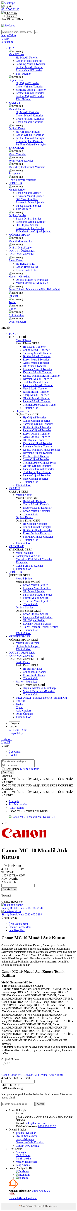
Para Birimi (7, 19)
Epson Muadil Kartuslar (29, 121)
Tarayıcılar (15, 173)
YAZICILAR (16, 147)
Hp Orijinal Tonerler (27, 83)
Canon (5, 1074)
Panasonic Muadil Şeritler (30, 202)
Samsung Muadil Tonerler (30, 63)
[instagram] (23, 1174)
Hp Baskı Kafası (25, 263)
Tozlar (12, 302)
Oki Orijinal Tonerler (35, 440)
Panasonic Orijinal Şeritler (30, 221)
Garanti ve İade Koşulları (30, 1142)
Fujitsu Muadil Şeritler (28, 205)
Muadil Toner (16, 54)
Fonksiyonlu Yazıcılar (21, 160)
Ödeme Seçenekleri (20, 927)
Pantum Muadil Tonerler (36, 401)
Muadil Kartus (17, 109)
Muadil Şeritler (17, 189)
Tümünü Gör (30, 407)
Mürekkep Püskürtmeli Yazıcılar (27, 167)
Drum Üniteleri (17, 321)
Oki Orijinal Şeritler (27, 224)
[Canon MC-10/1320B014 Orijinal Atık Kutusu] (7, 1071)
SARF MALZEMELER (23, 253)
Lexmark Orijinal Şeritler (30, 228)
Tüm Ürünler (23, 73)
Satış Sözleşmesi (25, 1139)
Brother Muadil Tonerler (29, 67)
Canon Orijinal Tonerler (29, 86)
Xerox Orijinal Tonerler (36, 436)
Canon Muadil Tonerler (29, 60)
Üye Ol (5, 742)
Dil (3, 15)
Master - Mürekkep (19, 276)
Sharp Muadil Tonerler (36, 394)
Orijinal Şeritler (17, 215)
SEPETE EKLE (10, 1084)
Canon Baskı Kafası (27, 266)
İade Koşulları (17, 930)
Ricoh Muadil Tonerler (36, 391)
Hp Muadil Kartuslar (27, 112)
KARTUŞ (14, 102)
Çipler (12, 308)
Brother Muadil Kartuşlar (30, 118)
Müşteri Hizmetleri (26, 1161)
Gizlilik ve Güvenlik (27, 1145)
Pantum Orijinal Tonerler (30, 96)
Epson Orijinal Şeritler (28, 218)
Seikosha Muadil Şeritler (37, 601)
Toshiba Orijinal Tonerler (37, 472)
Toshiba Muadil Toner (35, 382)
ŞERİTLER (15, 183)
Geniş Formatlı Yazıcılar (22, 179)
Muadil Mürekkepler (20, 241)
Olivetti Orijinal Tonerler (37, 465)
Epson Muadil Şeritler (28, 192)
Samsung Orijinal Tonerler (31, 89)
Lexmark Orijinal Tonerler (38, 446)
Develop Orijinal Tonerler (37, 452)
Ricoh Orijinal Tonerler (36, 456)
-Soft (22, 1206)
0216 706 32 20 (47, 1126)
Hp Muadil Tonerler (27, 57)
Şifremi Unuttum (29, 768)
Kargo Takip (16, 733)
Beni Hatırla (13, 768)
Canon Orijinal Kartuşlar (30, 134)
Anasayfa (21, 1152)
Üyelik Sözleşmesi (26, 1135)
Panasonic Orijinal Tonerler (38, 469)
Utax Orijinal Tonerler (35, 478)
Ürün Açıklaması (18, 923)
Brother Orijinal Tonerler (30, 92)
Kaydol (40, 1104)
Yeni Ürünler (23, 1155)
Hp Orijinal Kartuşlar (28, 131)
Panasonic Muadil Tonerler (38, 385)
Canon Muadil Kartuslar (29, 115)
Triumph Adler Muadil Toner (39, 404)
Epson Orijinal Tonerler (36, 433)
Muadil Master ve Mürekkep (32, 282)
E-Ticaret (29, 1206)
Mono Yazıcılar (17, 154)
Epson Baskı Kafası (27, 270)
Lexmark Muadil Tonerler (37, 369)
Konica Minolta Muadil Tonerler (41, 375)
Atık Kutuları (16, 315)
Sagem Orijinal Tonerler (36, 475)
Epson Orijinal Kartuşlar (29, 141)
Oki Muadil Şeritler (27, 199)
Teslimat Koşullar (26, 1132)
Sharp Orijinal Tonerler (36, 459)
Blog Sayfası (23, 1164)
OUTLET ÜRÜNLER (22, 250)
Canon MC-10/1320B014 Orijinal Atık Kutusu (36, 1074)
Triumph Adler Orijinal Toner (39, 462)
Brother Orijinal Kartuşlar (30, 138)
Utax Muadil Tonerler (35, 388)
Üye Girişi (14, 751)
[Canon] (24, 841)
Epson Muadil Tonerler (29, 70)
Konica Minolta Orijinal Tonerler (41, 449)
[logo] (38, 25)
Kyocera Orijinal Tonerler (37, 443)
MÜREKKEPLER (19, 234)
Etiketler (13, 295)
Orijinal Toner (17, 80)
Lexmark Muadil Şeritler (30, 196)
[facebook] (22, 1171)
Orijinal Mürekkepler (20, 247)
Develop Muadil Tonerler (37, 378)
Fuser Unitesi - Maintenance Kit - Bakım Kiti (34, 289)
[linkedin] (22, 1177)
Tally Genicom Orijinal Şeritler (33, 231)
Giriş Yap (6, 739)
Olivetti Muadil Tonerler (36, 398)
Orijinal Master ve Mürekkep (32, 279)
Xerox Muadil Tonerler (36, 362)
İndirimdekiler (24, 1158)
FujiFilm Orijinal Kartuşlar (31, 144)
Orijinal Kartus (17, 128)
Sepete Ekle (9, 889)
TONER (13, 47)
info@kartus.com (35, 1123)
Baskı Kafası (16, 260)
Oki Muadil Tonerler (34, 365)
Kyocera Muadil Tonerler (37, 372)
